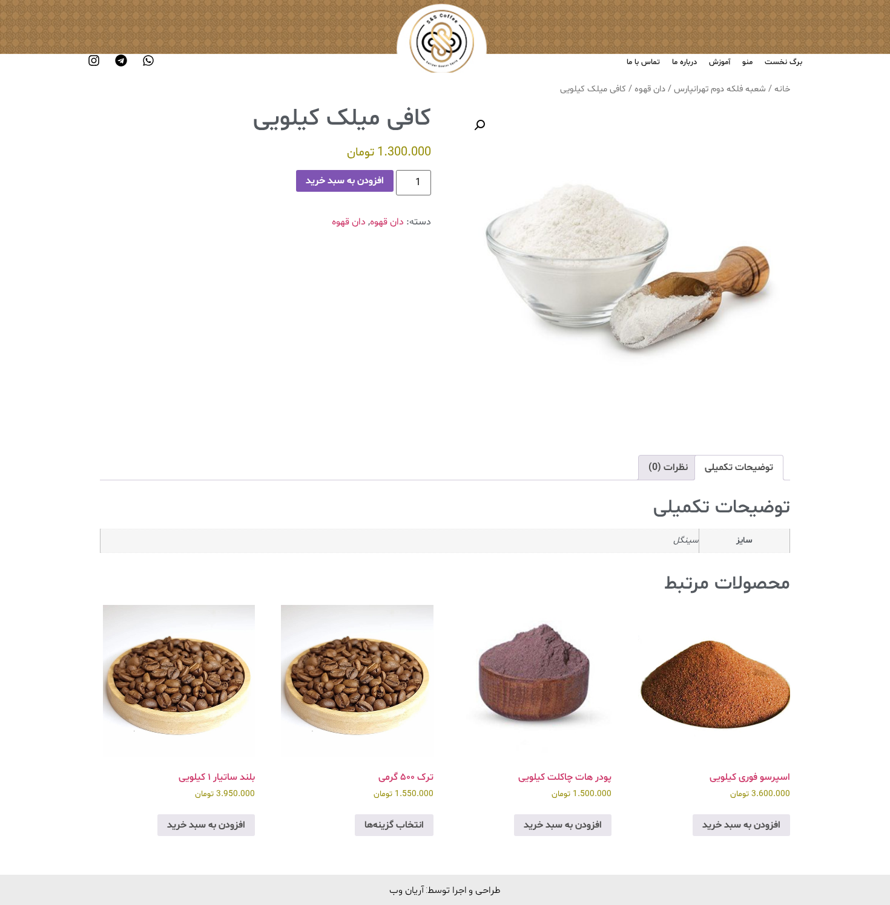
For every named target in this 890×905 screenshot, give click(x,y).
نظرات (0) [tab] (668, 467)
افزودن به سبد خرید (345, 181)
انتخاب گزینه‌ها (394, 825)
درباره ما (684, 62)
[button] (479, 125)
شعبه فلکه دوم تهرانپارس (720, 89)
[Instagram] (94, 60)
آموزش (719, 62)
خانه (782, 89)
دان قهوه (650, 89)
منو (747, 62)
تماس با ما (643, 62)
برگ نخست (783, 62)
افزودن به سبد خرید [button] (741, 825)
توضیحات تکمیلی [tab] (739, 467)
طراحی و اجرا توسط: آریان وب (445, 889)
